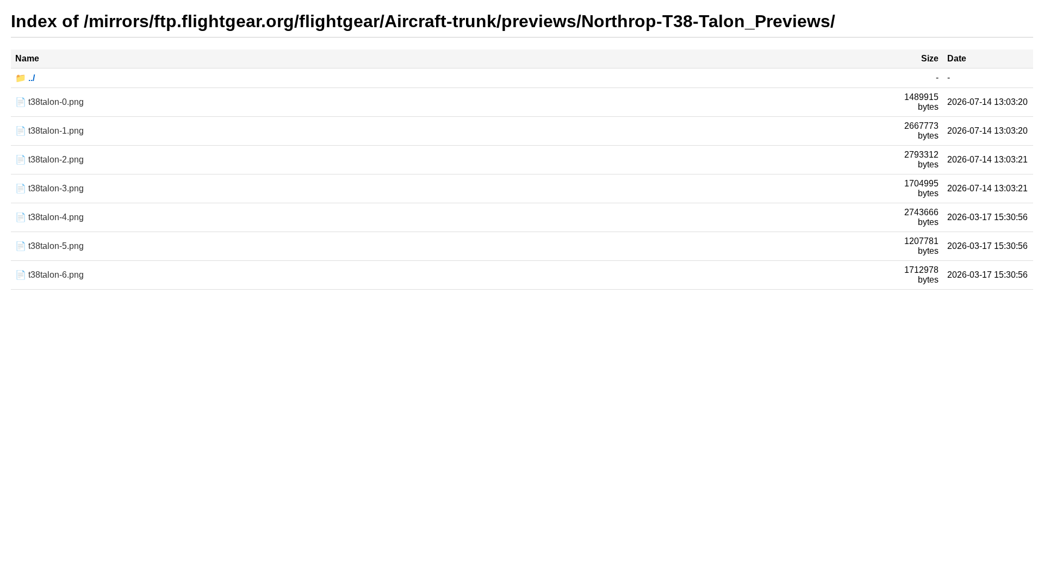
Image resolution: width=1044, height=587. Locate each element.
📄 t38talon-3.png (49, 188)
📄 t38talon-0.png (49, 102)
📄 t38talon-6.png (49, 274)
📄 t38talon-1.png (49, 130)
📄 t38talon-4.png (49, 217)
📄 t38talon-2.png (49, 159)
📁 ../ (25, 78)
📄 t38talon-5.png (49, 246)
